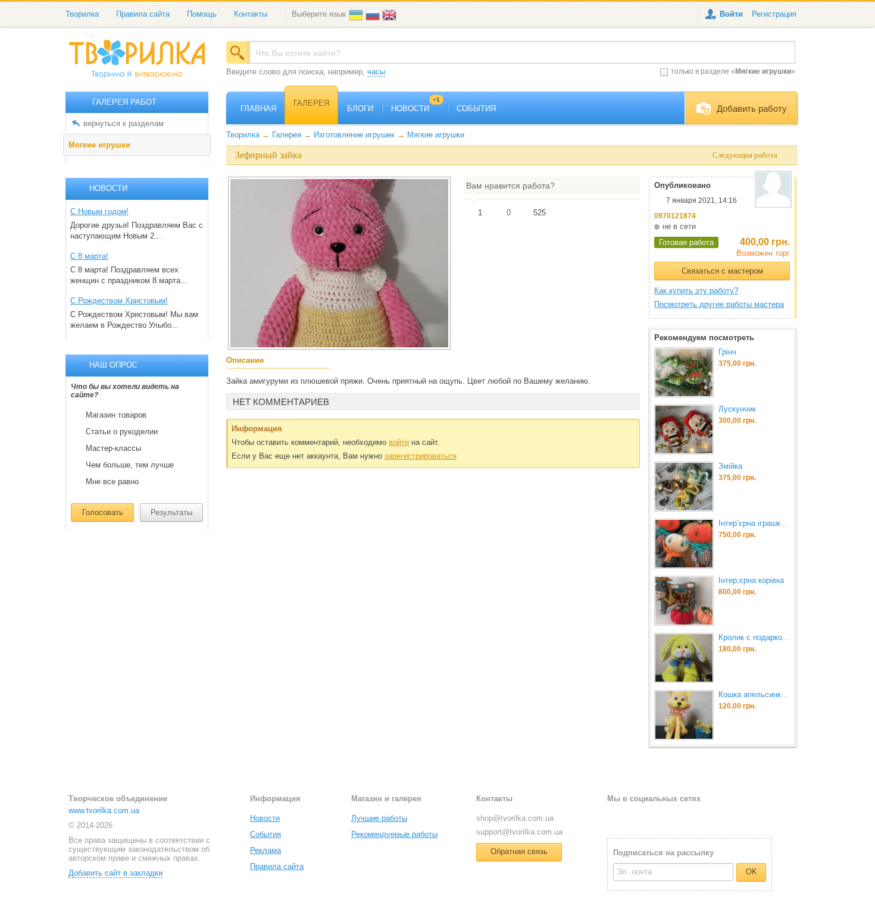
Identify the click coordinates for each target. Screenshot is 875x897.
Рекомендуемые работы (394, 834)
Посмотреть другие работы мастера (719, 304)
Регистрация (774, 14)
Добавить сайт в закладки (115, 872)
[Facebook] (615, 817)
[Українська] (357, 14)
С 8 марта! (89, 256)
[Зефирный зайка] (339, 263)
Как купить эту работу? (696, 290)
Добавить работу (752, 109)
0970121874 (675, 216)
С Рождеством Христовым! (119, 300)
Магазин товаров (116, 415)
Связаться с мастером (722, 270)
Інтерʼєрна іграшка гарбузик (768, 523)
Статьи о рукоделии (122, 432)
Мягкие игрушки (99, 144)
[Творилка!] (142, 63)
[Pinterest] (673, 817)
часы (376, 71)
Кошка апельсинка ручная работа (778, 694)
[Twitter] (635, 817)
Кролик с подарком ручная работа (780, 637)
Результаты (171, 512)
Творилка (82, 14)
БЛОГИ (360, 108)
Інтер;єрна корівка (751, 580)
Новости (265, 818)
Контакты (250, 14)
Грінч (727, 351)
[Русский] (373, 14)
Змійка (730, 466)
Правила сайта (143, 14)
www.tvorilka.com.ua (103, 810)
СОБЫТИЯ (476, 108)
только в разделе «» (733, 71)
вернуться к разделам (123, 123)
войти (399, 442)
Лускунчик (737, 408)
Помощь (202, 14)
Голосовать (102, 512)
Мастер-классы (113, 448)
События (265, 834)
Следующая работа (744, 154)
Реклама (265, 850)
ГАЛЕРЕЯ (311, 103)
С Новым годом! (99, 211)
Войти (731, 14)
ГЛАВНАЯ (258, 108)
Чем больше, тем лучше (130, 465)
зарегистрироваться (421, 455)
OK (751, 871)
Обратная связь (519, 851)
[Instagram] (654, 817)
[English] (390, 14)
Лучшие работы (379, 818)
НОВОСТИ (415, 108)
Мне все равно (112, 482)
